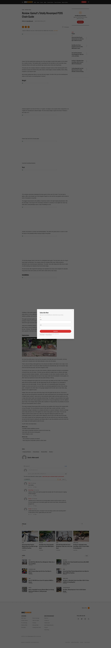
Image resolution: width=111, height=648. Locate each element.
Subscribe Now (55, 331)
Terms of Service (49, 334)
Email (41, 319)
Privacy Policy (42, 334)
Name (41, 325)
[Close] (72, 310)
